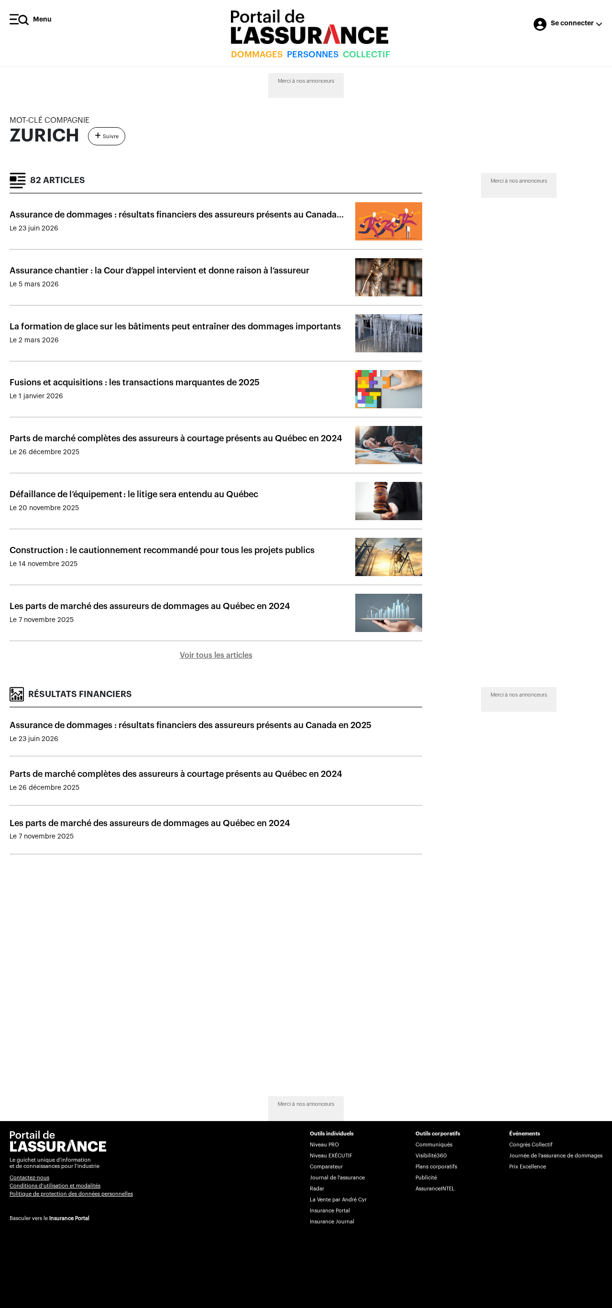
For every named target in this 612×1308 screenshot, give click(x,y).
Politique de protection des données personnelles (71, 1194)
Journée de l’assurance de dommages (555, 1155)
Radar (317, 1188)
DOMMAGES (257, 54)
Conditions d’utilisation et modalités (55, 1185)
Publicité (426, 1177)
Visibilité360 (431, 1155)
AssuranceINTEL (435, 1188)
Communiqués (433, 1144)
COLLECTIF (366, 54)
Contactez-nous (29, 1177)
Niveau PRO (324, 1144)
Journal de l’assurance (337, 1177)
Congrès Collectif (531, 1144)
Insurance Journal (332, 1221)
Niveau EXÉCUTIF (331, 1155)
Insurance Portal (69, 1218)
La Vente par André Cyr (338, 1199)
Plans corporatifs (436, 1166)
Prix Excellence (527, 1166)
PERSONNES (313, 54)
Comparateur (326, 1166)
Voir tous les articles (216, 655)
